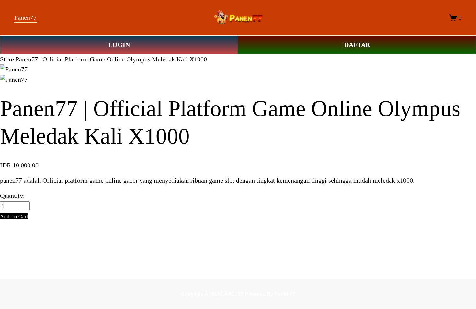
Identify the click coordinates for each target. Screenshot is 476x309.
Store (7, 59)
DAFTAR (357, 44)
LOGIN (119, 44)
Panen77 (25, 17)
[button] (14, 216)
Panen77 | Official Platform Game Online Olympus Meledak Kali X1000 (111, 59)
